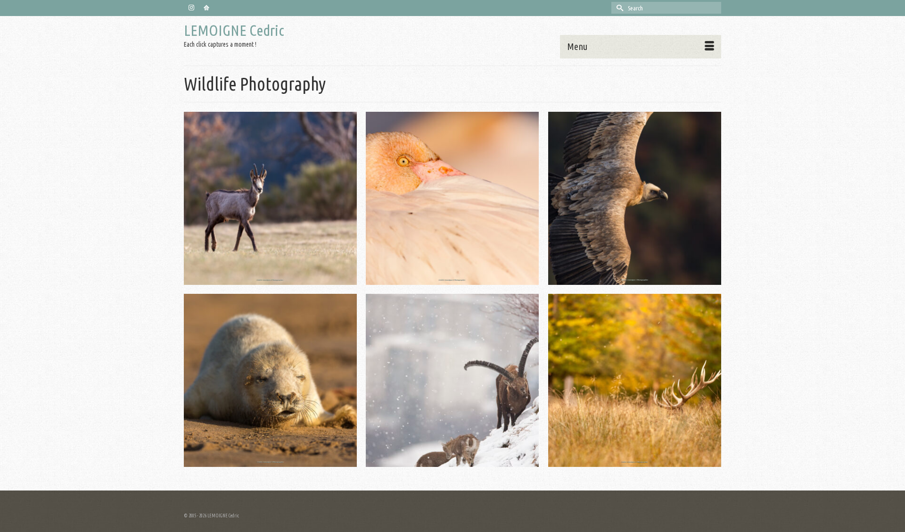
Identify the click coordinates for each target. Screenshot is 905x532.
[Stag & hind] (634, 380)
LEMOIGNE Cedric (234, 30)
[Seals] (270, 380)
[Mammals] (270, 198)
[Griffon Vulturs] (634, 198)
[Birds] (452, 198)
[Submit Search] (618, 8)
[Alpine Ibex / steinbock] (452, 380)
